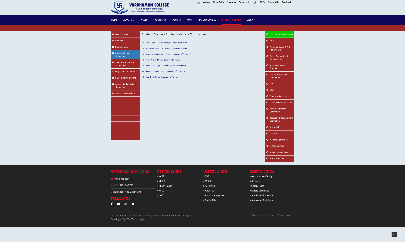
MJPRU (208, 181)
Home (114, 20)
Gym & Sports (121, 34)
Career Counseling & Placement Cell (278, 57)
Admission (161, 20)
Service (269, 215)
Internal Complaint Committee (277, 110)
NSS (271, 84)
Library (251, 20)
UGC (160, 195)
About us (209, 190)
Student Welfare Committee (122, 54)
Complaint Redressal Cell (280, 102)
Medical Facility (121, 47)
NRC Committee (276, 146)
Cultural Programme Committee (277, 76)
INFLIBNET (210, 186)
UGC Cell (272, 133)
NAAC (271, 40)
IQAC (189, 20)
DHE (207, 176)
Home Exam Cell (276, 158)
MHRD (161, 181)
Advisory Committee (278, 152)
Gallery (206, 2)
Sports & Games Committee (276, 67)
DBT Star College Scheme (280, 34)
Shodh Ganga (165, 186)
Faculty (144, 20)
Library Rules (257, 186)
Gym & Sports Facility (261, 176)
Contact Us (273, 2)
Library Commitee (260, 190)
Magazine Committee (124, 71)
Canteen (118, 40)
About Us (128, 20)
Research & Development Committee (280, 119)
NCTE (161, 176)
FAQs (262, 2)
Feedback (286, 2)
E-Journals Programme (125, 78)
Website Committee (278, 140)
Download (244, 2)
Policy (280, 215)
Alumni (177, 20)
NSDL (161, 190)
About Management (215, 195)
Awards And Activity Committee (124, 85)
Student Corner (231, 20)
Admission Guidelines (262, 200)
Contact (290, 215)
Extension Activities (277, 96)
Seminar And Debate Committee (124, 64)
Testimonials (256, 215)
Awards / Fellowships (124, 93)
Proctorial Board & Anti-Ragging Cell (279, 48)
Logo (198, 2)
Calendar (231, 2)
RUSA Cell (273, 127)
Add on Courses (207, 20)
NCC (271, 90)
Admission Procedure (262, 195)
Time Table (218, 2)
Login (254, 2)
